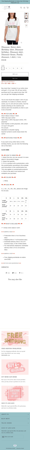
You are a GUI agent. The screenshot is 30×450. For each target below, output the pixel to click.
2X (17, 68)
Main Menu (5, 418)
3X (21, 68)
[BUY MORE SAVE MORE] (15, 367)
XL (13, 68)
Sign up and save (8, 428)
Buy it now (15, 78)
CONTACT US (4, 267)
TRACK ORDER (6, 423)
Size (2, 65)
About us (5, 414)
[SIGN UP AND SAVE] (15, 393)
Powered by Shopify (20, 448)
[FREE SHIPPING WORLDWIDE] (15, 338)
